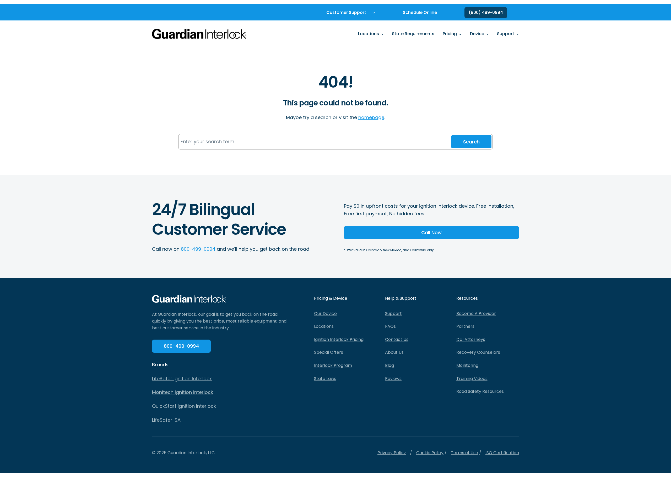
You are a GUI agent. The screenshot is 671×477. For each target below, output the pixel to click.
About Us (394, 352)
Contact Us (396, 339)
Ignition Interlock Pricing (339, 339)
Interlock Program (333, 365)
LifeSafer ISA (166, 420)
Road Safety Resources (480, 391)
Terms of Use (464, 453)
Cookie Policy (429, 453)
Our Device (325, 313)
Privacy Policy (391, 453)
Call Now (431, 232)
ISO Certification (502, 453)
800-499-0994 (198, 249)
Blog (389, 365)
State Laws (325, 379)
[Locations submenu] (382, 34)
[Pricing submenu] (460, 34)
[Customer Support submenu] (373, 12)
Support (393, 313)
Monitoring (467, 365)
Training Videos (472, 379)
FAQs (390, 326)
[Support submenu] (517, 34)
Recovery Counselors (478, 352)
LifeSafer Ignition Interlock (182, 378)
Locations (324, 326)
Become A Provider (476, 313)
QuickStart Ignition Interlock (184, 406)
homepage (371, 117)
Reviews (393, 379)
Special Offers (328, 352)
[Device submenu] (487, 34)
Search (471, 141)
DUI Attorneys (470, 339)
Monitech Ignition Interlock (182, 392)
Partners (465, 326)
